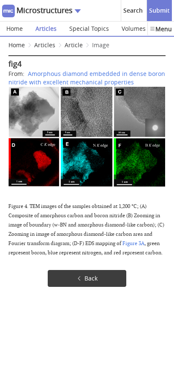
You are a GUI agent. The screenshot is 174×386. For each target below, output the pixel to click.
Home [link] (16, 45)
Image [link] (100, 45)
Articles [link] (44, 45)
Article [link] (74, 45)
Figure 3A (133, 243)
